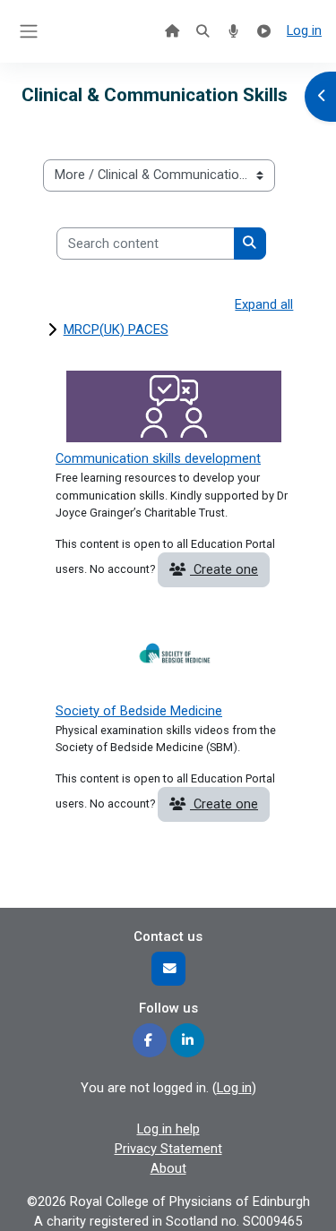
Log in (304, 30)
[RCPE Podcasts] (233, 31)
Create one (224, 569)
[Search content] (202, 31)
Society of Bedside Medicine (139, 711)
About (168, 1168)
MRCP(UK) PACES (116, 329)
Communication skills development (158, 458)
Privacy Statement (168, 1149)
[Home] (172, 31)
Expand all (264, 304)
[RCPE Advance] (264, 31)
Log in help (168, 1129)
